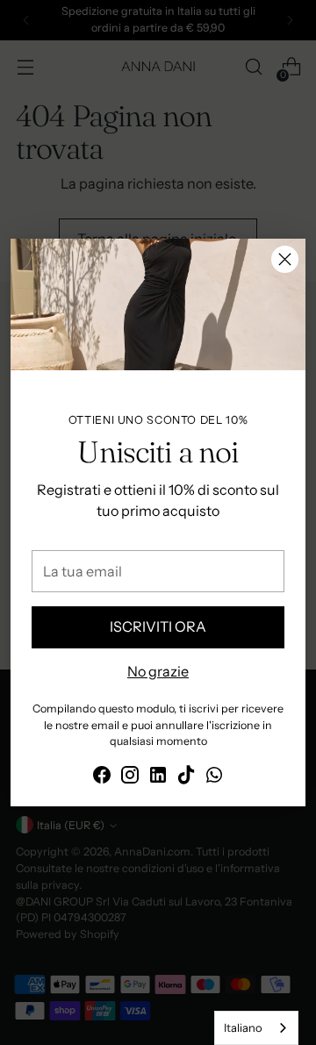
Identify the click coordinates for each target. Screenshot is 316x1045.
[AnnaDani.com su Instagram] (129, 777)
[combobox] (256, 1028)
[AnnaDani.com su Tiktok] (186, 777)
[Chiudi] (284, 259)
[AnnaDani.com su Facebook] (101, 777)
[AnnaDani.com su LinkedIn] (158, 777)
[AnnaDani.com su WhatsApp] (214, 777)
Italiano (243, 1027)
